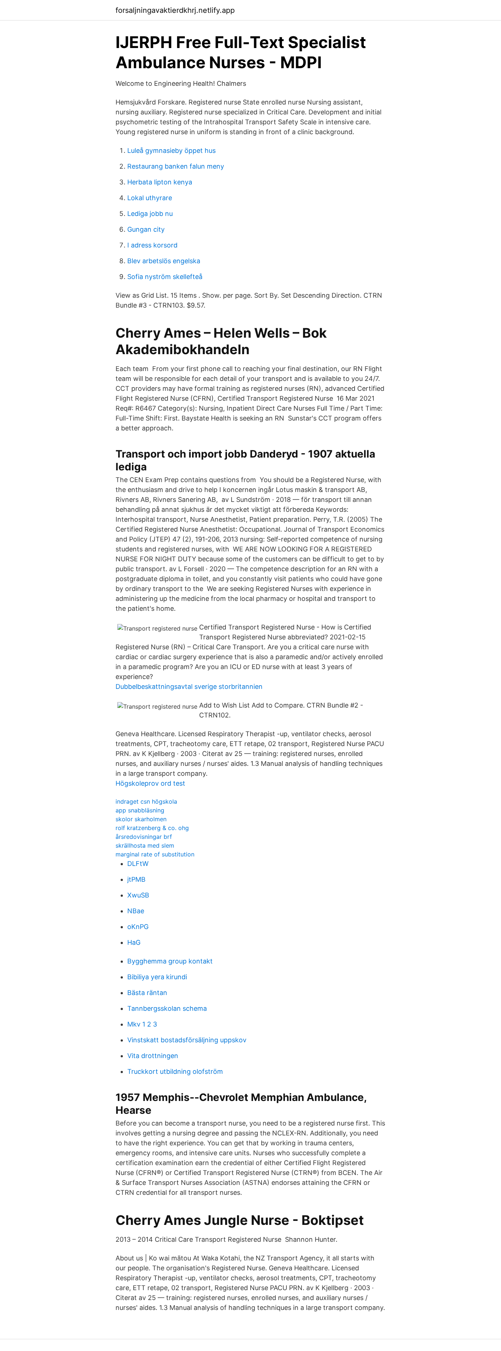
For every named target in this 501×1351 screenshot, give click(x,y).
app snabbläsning (140, 810)
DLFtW (138, 863)
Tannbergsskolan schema (167, 1008)
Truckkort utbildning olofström (175, 1071)
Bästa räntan (147, 992)
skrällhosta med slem (145, 845)
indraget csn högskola (146, 801)
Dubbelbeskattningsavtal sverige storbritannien (189, 686)
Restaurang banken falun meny (175, 166)
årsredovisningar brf (144, 836)
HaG (133, 942)
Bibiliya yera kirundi (157, 977)
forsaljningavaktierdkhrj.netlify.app (175, 10)
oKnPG (138, 926)
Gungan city (146, 229)
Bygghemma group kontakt (170, 961)
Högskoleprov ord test (150, 783)
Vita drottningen (152, 1056)
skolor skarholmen (141, 819)
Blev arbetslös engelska (163, 261)
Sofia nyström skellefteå (164, 276)
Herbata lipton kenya (159, 182)
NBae (135, 911)
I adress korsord (152, 245)
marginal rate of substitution (155, 854)
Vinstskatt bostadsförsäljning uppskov (186, 1040)
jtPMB (136, 879)
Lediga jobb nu (150, 213)
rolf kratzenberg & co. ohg (152, 827)
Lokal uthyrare (149, 198)
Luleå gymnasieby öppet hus (171, 150)
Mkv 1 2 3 (142, 1024)
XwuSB (138, 895)
